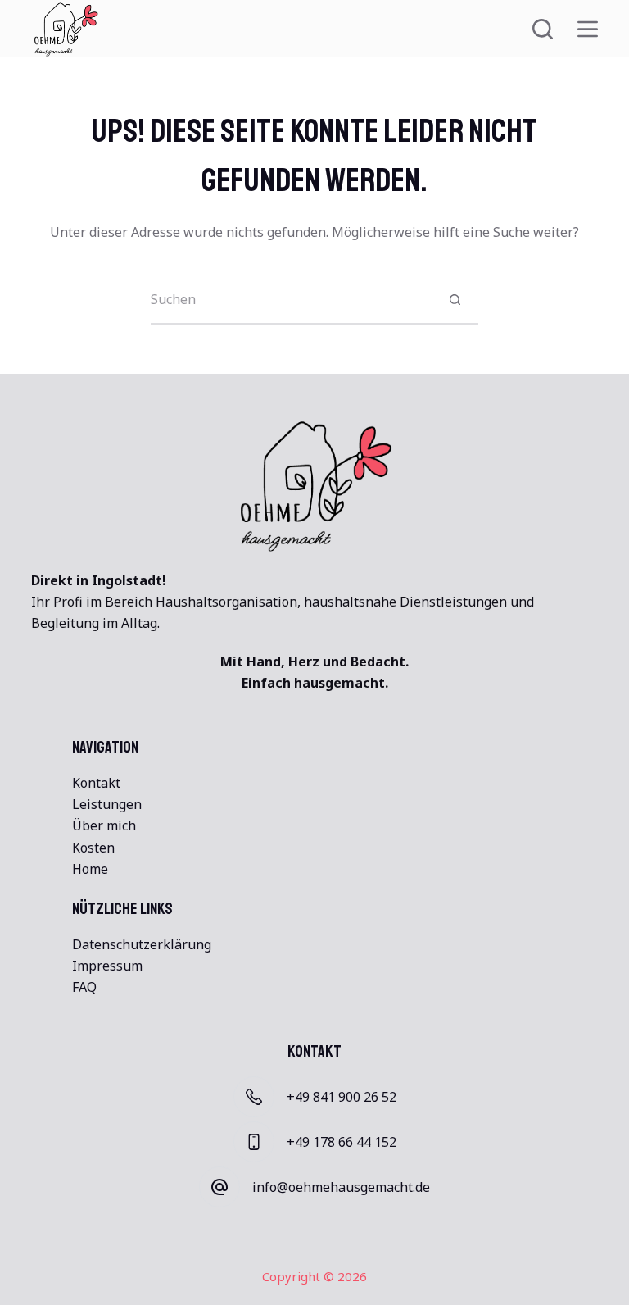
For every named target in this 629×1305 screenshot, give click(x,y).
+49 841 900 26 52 (341, 1097)
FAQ (84, 987)
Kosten (93, 848)
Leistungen (107, 804)
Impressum (107, 966)
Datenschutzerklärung (141, 944)
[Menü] (587, 29)
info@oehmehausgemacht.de (341, 1187)
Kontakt (96, 783)
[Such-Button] (454, 299)
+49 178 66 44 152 (341, 1142)
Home (90, 869)
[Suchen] (542, 29)
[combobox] (291, 299)
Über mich (104, 825)
